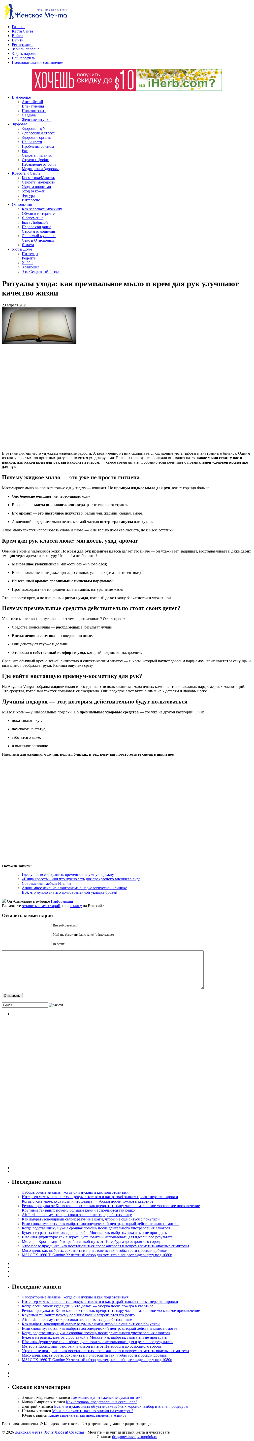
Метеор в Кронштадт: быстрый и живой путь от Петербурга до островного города (91, 1241)
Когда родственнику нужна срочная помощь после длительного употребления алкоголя (96, 1228)
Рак (25, 151)
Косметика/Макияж (38, 178)
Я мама (28, 245)
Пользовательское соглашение (37, 62)
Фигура (28, 195)
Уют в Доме (22, 249)
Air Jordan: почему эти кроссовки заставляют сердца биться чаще (77, 1215)
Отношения (22, 204)
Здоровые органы (37, 137)
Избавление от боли (39, 164)
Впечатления (33, 106)
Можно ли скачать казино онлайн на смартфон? (92, 1411)
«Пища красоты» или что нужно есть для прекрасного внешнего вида (81, 879)
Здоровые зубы (34, 128)
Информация (62, 901)
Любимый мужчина (39, 236)
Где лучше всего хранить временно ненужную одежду (68, 874)
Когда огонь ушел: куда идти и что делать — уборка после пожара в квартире (87, 1201)
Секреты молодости (39, 182)
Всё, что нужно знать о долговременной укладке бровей (69, 892)
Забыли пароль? (25, 49)
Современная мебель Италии (46, 883)
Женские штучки (36, 119)
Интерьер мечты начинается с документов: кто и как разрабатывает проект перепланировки (100, 1197)
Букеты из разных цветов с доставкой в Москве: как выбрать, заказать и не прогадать (94, 1232)
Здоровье (19, 124)
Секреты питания (37, 155)
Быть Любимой (35, 222)
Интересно (31, 200)
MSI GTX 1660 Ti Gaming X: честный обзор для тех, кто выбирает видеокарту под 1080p (97, 1255)
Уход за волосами (36, 187)
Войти (17, 36)
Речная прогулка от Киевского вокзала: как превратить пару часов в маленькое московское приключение (111, 1206)
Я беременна (32, 218)
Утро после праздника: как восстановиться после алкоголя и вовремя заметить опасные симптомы (105, 1246)
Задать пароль (23, 53)
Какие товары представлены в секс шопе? (101, 1402)
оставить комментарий (41, 906)
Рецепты (29, 258)
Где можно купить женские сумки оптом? (106, 1397)
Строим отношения (38, 231)
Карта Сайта (22, 31)
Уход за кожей (33, 191)
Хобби (27, 262)
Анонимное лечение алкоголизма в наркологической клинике (74, 888)
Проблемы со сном (38, 146)
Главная (18, 27)
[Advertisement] (74, 397)
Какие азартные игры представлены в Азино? (87, 1415)
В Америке (21, 97)
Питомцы (30, 254)
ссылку (76, 906)
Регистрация (22, 44)
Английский (32, 102)
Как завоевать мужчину (42, 209)
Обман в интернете (38, 213)
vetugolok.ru (147, 1437)
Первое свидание (36, 227)
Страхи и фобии (35, 160)
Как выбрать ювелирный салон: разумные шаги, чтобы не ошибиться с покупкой (91, 1219)
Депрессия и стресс (38, 133)
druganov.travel (124, 1437)
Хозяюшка (30, 267)
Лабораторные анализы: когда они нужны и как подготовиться (75, 1192)
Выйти (18, 40)
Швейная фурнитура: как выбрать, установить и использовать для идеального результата (97, 1237)
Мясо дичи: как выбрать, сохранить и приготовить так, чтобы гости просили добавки (94, 1250)
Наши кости (32, 142)
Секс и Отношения (38, 240)
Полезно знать (34, 111)
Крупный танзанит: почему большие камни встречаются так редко (78, 1210)
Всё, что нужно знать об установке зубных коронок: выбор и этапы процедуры (121, 1406)
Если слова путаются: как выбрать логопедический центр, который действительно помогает (100, 1223)
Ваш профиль (23, 58)
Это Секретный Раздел (41, 271)
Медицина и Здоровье (40, 169)
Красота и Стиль (26, 173)
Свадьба (29, 115)
